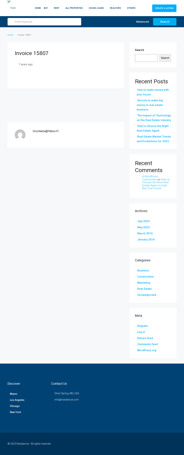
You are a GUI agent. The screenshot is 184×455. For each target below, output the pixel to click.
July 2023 (143, 221)
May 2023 (143, 227)
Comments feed (147, 344)
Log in (141, 332)
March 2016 (145, 233)
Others (131, 8)
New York (15, 412)
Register (142, 326)
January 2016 (146, 239)
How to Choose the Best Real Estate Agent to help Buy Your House (156, 184)
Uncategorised (146, 295)
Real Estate (144, 288)
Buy (46, 8)
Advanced (142, 21)
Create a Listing (164, 8)
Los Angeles (17, 400)
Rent (56, 8)
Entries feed (145, 338)
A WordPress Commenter (150, 178)
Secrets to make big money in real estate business (150, 105)
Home (38, 8)
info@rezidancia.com (66, 399)
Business (143, 270)
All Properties (74, 8)
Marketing (143, 282)
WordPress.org (146, 350)
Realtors (115, 8)
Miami (13, 393)
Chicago (15, 406)
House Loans (96, 8)
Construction (145, 276)
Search (164, 21)
